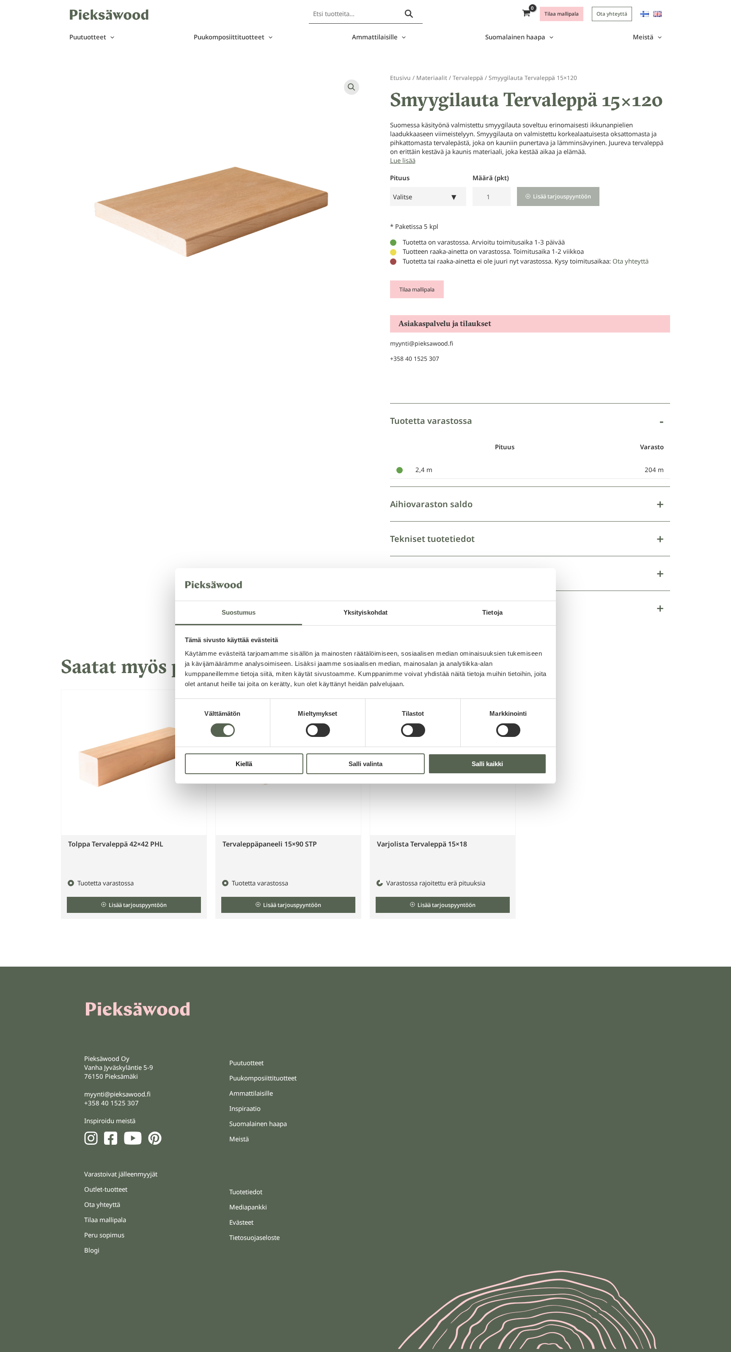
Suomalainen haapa (515, 37)
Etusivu (400, 78)
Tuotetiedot (245, 1191)
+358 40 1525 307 (414, 358)
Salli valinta (365, 763)
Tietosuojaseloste (254, 1237)
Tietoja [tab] (492, 612)
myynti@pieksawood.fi (421, 343)
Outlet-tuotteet (105, 1189)
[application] (110, 37)
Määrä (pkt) (491, 177)
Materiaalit (431, 78)
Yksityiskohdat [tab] (365, 612)
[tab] (530, 444)
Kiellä (244, 763)
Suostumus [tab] (239, 612)
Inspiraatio (245, 1108)
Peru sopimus (104, 1235)
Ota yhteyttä (631, 261)
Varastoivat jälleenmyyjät (120, 1174)
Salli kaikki (487, 763)
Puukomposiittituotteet (229, 37)
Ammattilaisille (375, 37)
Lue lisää (402, 160)
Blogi (91, 1250)
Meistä (643, 37)
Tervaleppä (468, 78)
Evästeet (241, 1222)
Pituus (399, 177)
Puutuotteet (87, 37)
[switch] (318, 730)
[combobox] (428, 196)
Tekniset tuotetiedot (432, 538)
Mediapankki (248, 1207)
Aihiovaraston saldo (431, 504)
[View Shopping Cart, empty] (526, 14)
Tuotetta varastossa (431, 420)
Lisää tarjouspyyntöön (562, 196)
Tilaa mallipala (416, 289)
